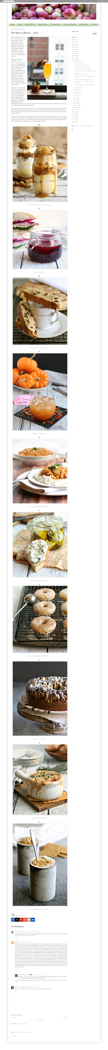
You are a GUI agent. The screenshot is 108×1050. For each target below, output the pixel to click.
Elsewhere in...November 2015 (81, 74)
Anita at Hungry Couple (24, 974)
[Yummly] (25, 920)
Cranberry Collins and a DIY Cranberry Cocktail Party (85, 76)
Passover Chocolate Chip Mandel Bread (39, 348)
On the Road (83, 24)
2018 (75, 53)
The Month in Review (22, 915)
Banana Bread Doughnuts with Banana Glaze (39, 656)
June (76, 97)
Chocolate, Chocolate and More (16, 61)
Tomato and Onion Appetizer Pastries (82, 79)
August (76, 93)
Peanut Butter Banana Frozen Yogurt (39, 909)
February (77, 105)
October (77, 89)
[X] (17, 920)
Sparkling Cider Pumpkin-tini (39, 433)
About (20, 24)
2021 (75, 47)
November (77, 87)
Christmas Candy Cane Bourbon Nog (82, 67)
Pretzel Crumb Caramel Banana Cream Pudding (39, 205)
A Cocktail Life (55, 24)
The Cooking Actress (19, 931)
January (76, 107)
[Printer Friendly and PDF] (13, 914)
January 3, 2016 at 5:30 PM (35, 986)
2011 (75, 115)
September (77, 91)
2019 (75, 51)
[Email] (29, 920)
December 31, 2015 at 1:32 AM (26, 942)
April (76, 101)
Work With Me (30, 24)
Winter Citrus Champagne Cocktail (82, 65)
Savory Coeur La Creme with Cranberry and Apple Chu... (85, 71)
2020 (75, 49)
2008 (75, 121)
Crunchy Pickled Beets (39, 272)
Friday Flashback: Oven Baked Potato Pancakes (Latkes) (85, 82)
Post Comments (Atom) (22, 1023)
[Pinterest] (21, 920)
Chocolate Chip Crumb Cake (39, 739)
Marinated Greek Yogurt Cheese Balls (39, 580)
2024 (75, 41)
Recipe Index (42, 24)
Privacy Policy (14, 1036)
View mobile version (39, 1020)
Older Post (64, 1017)
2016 (75, 57)
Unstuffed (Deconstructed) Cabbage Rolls (39, 506)
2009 (75, 119)
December (77, 61)
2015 (75, 59)
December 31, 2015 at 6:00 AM (38, 974)
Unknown (17, 942)
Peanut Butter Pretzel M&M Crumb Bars (83, 69)
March (76, 103)
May (76, 99)
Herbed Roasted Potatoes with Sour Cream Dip (84, 84)
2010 (75, 117)
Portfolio (94, 24)
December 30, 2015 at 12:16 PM (31, 931)
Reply (16, 937)
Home (12, 24)
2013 (75, 111)
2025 (75, 39)
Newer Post (14, 1017)
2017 (75, 55)
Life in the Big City (69, 24)
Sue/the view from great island (21, 986)
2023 (75, 43)
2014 (75, 109)
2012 (75, 113)
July (76, 95)
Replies (18, 972)
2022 (75, 45)
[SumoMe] (33, 920)
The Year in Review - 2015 (80, 63)
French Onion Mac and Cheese (39, 818)
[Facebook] (13, 920)
